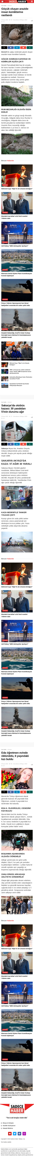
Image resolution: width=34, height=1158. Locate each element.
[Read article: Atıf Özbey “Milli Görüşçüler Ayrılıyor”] (17, 233)
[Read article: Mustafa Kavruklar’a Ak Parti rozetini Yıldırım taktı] (17, 203)
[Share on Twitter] (4, 47)
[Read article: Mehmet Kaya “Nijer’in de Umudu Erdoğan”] (17, 175)
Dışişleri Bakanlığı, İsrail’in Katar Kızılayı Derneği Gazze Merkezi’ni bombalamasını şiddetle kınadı (16, 335)
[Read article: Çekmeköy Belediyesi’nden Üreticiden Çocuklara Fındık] (4, 378)
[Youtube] (10, 1133)
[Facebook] (19, 1133)
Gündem (10, 5)
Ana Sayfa (3, 5)
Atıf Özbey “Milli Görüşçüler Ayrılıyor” (14, 246)
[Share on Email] (23, 47)
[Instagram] (24, 1133)
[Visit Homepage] (18, 1)
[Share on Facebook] (11, 47)
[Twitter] (14, 1133)
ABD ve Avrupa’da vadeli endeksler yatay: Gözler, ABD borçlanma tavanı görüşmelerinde (20, 371)
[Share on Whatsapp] (30, 47)
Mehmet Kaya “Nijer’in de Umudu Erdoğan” (17, 189)
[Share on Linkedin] (17, 47)
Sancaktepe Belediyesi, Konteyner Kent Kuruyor (17, 358)
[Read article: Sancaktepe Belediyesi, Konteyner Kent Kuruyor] (17, 352)
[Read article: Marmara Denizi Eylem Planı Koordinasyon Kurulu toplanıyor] (17, 260)
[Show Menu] (32, 1)
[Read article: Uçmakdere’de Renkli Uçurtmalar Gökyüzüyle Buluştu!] (4, 385)
